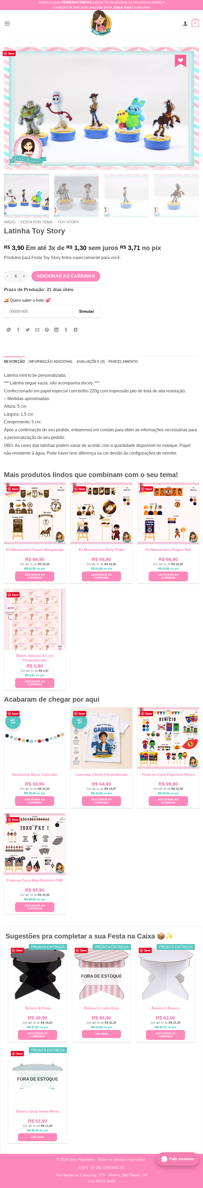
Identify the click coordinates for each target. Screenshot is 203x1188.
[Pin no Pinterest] (47, 330)
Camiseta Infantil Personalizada (101, 775)
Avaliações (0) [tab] (91, 362)
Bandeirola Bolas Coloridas (34, 775)
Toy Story (68, 222)
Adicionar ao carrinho (66, 276)
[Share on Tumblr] (66, 330)
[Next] (188, 108)
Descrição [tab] (14, 362)
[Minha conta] (185, 23)
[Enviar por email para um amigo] (37, 330)
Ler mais (101, 1033)
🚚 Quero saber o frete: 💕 (27, 300)
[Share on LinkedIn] (56, 330)
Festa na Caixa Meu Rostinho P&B (35, 880)
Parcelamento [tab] (123, 362)
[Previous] (14, 108)
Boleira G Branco (165, 1008)
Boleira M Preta (37, 1008)
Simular (86, 311)
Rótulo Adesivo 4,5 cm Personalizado (34, 658)
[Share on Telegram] (75, 330)
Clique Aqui (122, 7)
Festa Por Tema (36, 222)
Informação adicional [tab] (51, 362)
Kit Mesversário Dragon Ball (168, 550)
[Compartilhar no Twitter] (28, 330)
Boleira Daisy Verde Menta (37, 1111)
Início (9, 222)
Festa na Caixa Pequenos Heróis (168, 775)
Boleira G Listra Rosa (101, 1008)
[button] (7, 23)
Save (11, 53)
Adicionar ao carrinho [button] (35, 576)
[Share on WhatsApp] (8, 330)
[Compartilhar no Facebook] (18, 330)
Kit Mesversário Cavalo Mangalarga (34, 550)
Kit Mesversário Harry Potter (101, 550)
